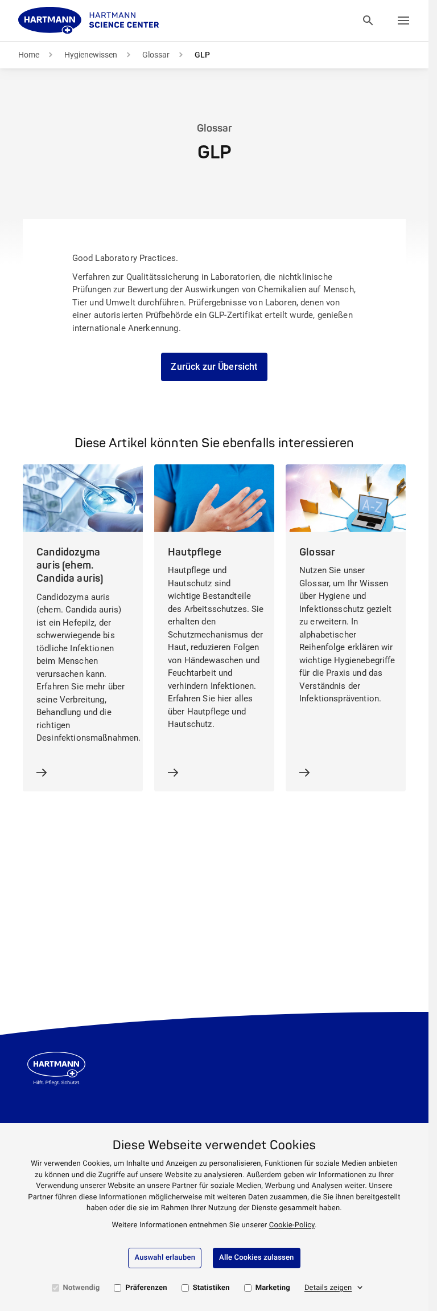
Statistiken (211, 1288)
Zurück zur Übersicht (214, 366)
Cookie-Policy (292, 1225)
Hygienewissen (90, 54)
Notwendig (81, 1288)
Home (28, 54)
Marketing (272, 1288)
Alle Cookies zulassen (256, 1257)
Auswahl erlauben (164, 1257)
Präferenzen (146, 1288)
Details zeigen (328, 1288)
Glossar (156, 54)
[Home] (88, 20)
